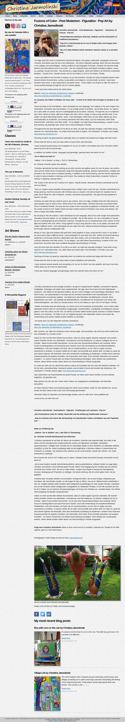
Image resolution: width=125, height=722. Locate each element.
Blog (15, 16)
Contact (100, 16)
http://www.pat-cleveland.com (45, 134)
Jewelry (50, 16)
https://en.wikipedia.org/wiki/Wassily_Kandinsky (52, 96)
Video (91, 16)
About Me (23, 16)
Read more (14, 164)
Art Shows (69, 16)
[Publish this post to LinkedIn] (49, 614)
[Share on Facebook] (36, 614)
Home (7, 16)
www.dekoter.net (76, 538)
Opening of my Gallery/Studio (17, 282)
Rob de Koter (57, 721)
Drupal (74, 721)
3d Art (41, 16)
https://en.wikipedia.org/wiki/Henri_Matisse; (58, 93)
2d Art (33, 16)
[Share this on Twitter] (43, 614)
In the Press (81, 16)
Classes (59, 16)
